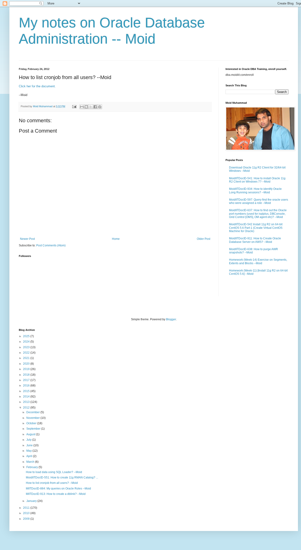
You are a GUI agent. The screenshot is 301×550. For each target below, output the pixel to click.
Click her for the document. (37, 86)
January (31, 501)
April (29, 456)
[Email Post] (74, 106)
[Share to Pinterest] (99, 106)
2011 (26, 507)
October (31, 423)
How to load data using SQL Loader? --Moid (54, 472)
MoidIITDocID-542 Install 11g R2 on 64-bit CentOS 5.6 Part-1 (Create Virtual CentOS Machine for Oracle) (255, 228)
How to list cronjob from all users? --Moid (52, 483)
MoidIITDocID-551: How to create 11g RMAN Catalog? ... (62, 477)
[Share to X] (90, 106)
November (33, 418)
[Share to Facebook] (95, 106)
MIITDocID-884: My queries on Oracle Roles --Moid (58, 488)
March (30, 461)
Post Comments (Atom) (51, 245)
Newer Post (27, 239)
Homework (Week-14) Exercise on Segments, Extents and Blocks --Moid (258, 261)
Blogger (171, 319)
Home (116, 239)
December (33, 412)
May (29, 450)
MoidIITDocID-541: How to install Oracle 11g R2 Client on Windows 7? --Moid (257, 180)
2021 (26, 358)
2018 (26, 374)
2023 (26, 347)
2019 (26, 369)
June (29, 445)
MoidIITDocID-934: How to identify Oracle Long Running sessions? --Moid (255, 190)
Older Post (203, 239)
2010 (26, 513)
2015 (26, 391)
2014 (26, 396)
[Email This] (81, 106)
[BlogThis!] (86, 106)
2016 (26, 385)
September (33, 428)
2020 (26, 363)
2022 (26, 352)
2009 (26, 518)
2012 (26, 407)
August (31, 434)
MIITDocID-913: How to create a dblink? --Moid (56, 494)
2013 (26, 402)
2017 (26, 380)
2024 (26, 341)
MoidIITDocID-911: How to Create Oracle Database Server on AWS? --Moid (255, 240)
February (32, 467)
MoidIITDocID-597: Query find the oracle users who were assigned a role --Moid (258, 201)
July (29, 439)
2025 (26, 336)
